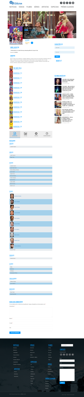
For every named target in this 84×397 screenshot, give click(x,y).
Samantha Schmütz (17, 196)
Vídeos (21, 7)
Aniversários (16, 376)
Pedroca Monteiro (17, 246)
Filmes (29, 7)
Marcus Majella (17, 201)
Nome (11, 318)
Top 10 (32, 383)
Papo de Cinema (14, 394)
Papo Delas (32, 378)
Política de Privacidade (70, 394)
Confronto (32, 366)
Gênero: (25, 34)
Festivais (32, 371)
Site (10, 327)
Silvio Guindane (17, 218)
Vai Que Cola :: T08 (29, 28)
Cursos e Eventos (16, 354)
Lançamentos (15, 362)
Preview (32, 381)
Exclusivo (14, 357)
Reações (46, 388)
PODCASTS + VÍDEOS (33, 357)
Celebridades (15, 352)
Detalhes (14, 135)
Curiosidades (46, 135)
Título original (26, 33)
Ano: (25, 35)
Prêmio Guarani (67, 7)
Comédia (32, 34)
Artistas (45, 7)
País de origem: (27, 37)
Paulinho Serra (16, 240)
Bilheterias (15, 350)
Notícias (12, 7)
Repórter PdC (32, 352)
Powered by (12, 52)
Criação (25, 31)
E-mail (11, 323)
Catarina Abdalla (17, 212)
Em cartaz (50, 352)
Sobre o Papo (64, 394)
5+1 (31, 364)
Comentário (12, 306)
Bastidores (15, 347)
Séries (36, 7)
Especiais (55, 7)
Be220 (25, 394)
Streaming (50, 357)
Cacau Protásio (17, 207)
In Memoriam (33, 374)
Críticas (49, 347)
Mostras (32, 376)
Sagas (49, 359)
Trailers (31, 354)
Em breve (49, 350)
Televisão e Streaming (17, 364)
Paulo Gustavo (16, 234)
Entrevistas (16, 374)
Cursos (32, 369)
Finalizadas (50, 369)
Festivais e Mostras (16, 359)
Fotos (25, 135)
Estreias (49, 354)
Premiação (47, 385)
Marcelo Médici (17, 223)
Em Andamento (50, 371)
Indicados (47, 383)
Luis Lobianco (16, 229)
